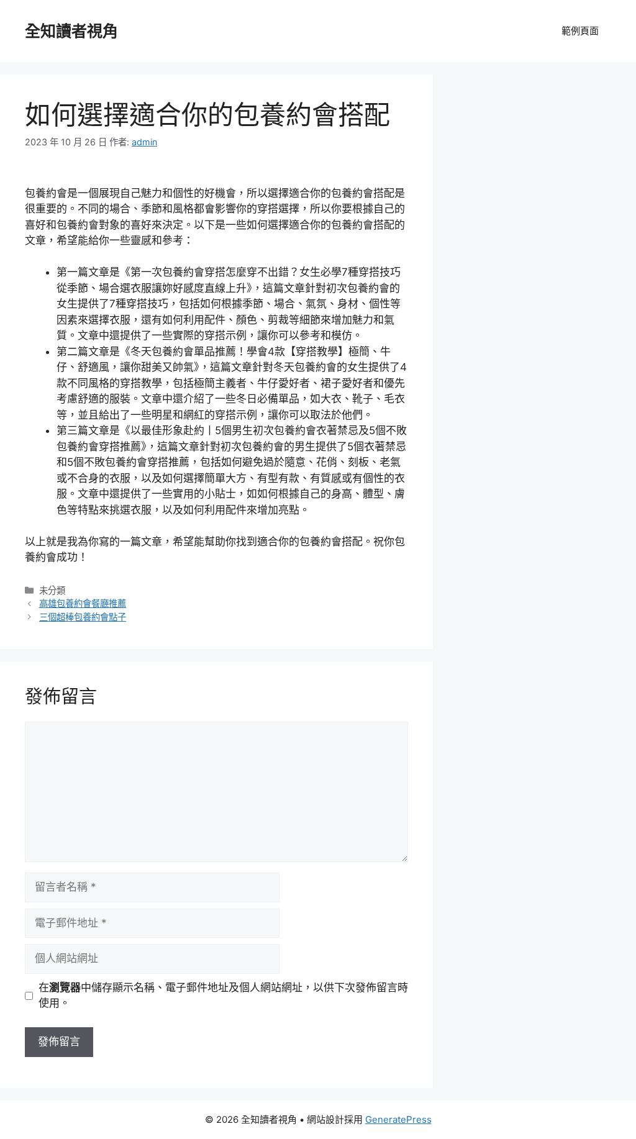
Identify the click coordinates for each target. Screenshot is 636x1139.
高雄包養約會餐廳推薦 (82, 603)
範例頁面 (580, 31)
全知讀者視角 (71, 31)
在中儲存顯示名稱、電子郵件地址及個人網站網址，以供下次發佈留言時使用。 (223, 995)
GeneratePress (398, 1119)
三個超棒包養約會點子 (82, 617)
